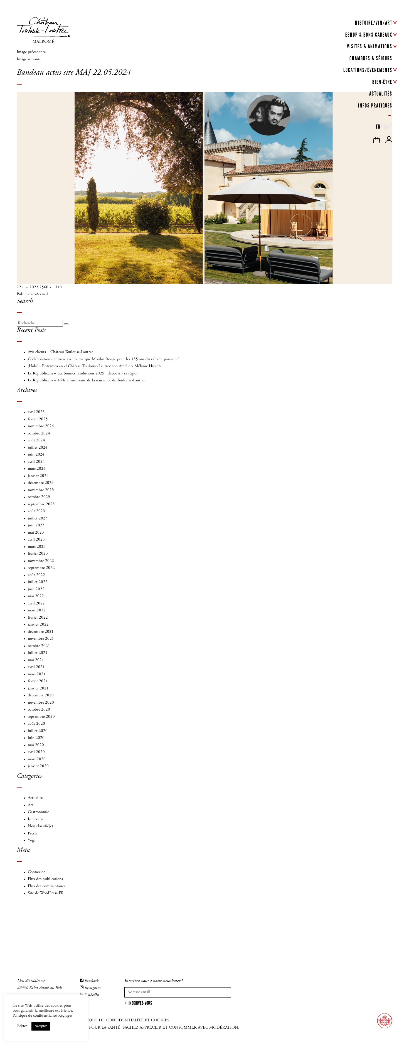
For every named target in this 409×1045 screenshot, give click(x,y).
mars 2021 (37, 674)
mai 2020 (36, 745)
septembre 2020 (41, 717)
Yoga (32, 840)
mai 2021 (36, 660)
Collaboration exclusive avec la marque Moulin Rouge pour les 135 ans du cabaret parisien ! (103, 359)
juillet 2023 (38, 518)
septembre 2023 (41, 504)
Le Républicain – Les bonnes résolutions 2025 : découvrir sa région (83, 373)
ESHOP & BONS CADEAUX (368, 34)
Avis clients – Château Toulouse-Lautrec (60, 352)
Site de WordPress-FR (46, 893)
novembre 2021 (41, 639)
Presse (33, 833)
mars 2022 (37, 610)
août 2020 (36, 724)
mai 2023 (36, 533)
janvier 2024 (38, 476)
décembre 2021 (41, 632)
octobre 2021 (39, 646)
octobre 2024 (39, 433)
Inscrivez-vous (140, 1003)
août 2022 (36, 575)
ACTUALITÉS (380, 93)
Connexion (37, 872)
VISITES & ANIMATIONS (369, 46)
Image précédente (31, 52)
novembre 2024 (41, 426)
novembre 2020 (41, 703)
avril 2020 (36, 752)
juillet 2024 (38, 448)
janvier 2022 (38, 624)
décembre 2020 (41, 695)
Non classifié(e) (40, 826)
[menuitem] (378, 125)
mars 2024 (37, 469)
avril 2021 (36, 667)
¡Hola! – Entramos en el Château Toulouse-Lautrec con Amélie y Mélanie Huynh (94, 366)
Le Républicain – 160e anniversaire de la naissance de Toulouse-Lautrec (86, 380)
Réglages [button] (65, 1016)
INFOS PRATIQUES (375, 105)
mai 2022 (36, 596)
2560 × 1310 (51, 287)
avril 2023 (36, 540)
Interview (35, 819)
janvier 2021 (38, 688)
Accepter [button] (41, 1026)
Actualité (35, 798)
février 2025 (38, 419)
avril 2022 (36, 603)
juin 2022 (36, 589)
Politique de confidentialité (35, 1016)
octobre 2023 (39, 497)
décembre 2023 (41, 483)
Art (30, 805)
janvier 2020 (38, 766)
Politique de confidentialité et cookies (122, 1020)
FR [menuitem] (378, 126)
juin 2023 (36, 525)
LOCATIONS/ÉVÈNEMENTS (367, 70)
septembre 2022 (41, 568)
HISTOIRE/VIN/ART (373, 22)
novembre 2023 (41, 490)
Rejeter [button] (22, 1026)
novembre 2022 (41, 561)
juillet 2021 (38, 653)
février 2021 (38, 681)
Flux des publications (45, 879)
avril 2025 (36, 412)
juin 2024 (36, 454)
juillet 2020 (38, 731)
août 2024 (36, 440)
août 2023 (36, 511)
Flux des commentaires (46, 886)
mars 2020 (37, 759)
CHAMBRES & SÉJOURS (370, 58)
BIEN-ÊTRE (382, 82)
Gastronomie (38, 812)
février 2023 (38, 554)
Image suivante (29, 59)
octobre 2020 (39, 710)
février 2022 (38, 618)
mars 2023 (37, 547)
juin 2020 (36, 738)
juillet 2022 (38, 582)
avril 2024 (36, 462)
